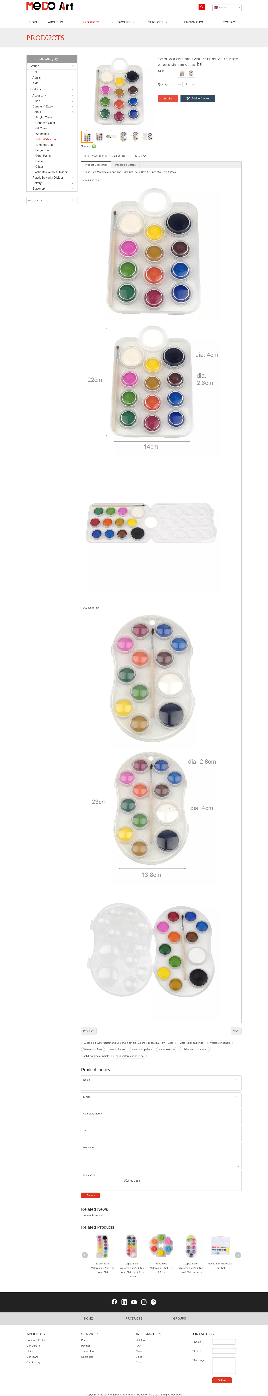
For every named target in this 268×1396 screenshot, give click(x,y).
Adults (36, 77)
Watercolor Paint (92, 1049)
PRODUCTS (134, 1318)
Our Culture (33, 1345)
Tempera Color (45, 144)
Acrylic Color (43, 117)
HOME (88, 1318)
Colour (36, 111)
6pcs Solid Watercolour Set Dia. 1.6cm (161, 1268)
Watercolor (42, 133)
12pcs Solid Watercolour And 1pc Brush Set (102, 1268)
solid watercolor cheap (194, 1049)
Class (139, 1362)
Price (84, 1340)
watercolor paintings (191, 1042)
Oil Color (41, 128)
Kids (35, 83)
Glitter (39, 166)
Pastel (39, 161)
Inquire (168, 98)
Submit (91, 1195)
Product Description (96, 164)
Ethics (29, 1351)
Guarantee (87, 1356)
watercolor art (117, 1049)
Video (139, 1356)
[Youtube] (134, 1302)
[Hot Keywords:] (202, 7)
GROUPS (179, 1318)
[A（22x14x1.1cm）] (181, 73)
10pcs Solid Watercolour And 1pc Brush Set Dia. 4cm (191, 1268)
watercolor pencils (220, 1042)
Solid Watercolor (46, 139)
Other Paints (43, 155)
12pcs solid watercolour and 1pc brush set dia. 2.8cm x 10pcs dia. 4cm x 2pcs (128, 1042)
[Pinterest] (153, 1302)
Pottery (37, 183)
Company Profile (36, 1340)
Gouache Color (45, 122)
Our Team (32, 1356)
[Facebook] (114, 1302)
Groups (34, 66)
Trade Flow (87, 1351)
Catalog (140, 1340)
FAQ (138, 1345)
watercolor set (167, 1049)
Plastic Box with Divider (47, 177)
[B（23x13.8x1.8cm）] (191, 73)
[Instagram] (143, 1302)
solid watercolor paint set (130, 1055)
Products (35, 89)
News (139, 1351)
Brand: (139, 156)
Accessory (39, 95)
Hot (34, 72)
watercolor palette (141, 1049)
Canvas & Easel (42, 106)
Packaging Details (125, 164)
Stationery (39, 188)
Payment (86, 1345)
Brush (36, 101)
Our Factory (33, 1362)
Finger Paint (43, 150)
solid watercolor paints (96, 1055)
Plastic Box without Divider (49, 172)
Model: (88, 156)
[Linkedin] (124, 1302)
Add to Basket (200, 98)
